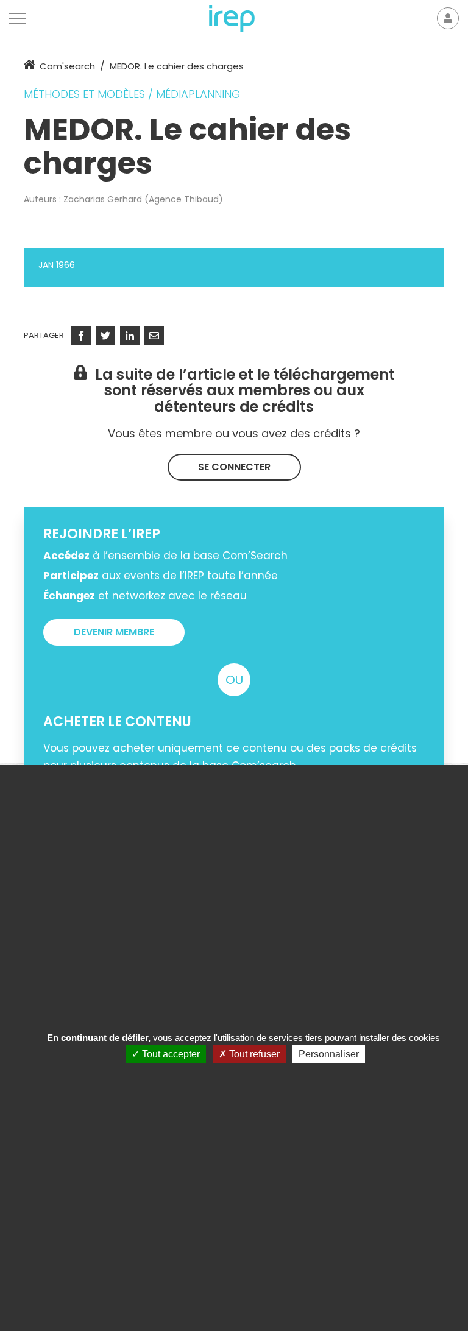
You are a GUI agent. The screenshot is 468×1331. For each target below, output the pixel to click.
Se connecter (234, 467)
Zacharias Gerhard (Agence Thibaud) (143, 199)
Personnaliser (329, 1054)
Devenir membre (114, 632)
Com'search (67, 66)
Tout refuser (253, 1054)
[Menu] (17, 18)
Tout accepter (170, 1054)
